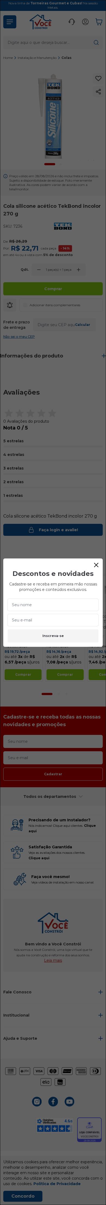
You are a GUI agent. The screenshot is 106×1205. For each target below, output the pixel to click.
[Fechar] (96, 565)
